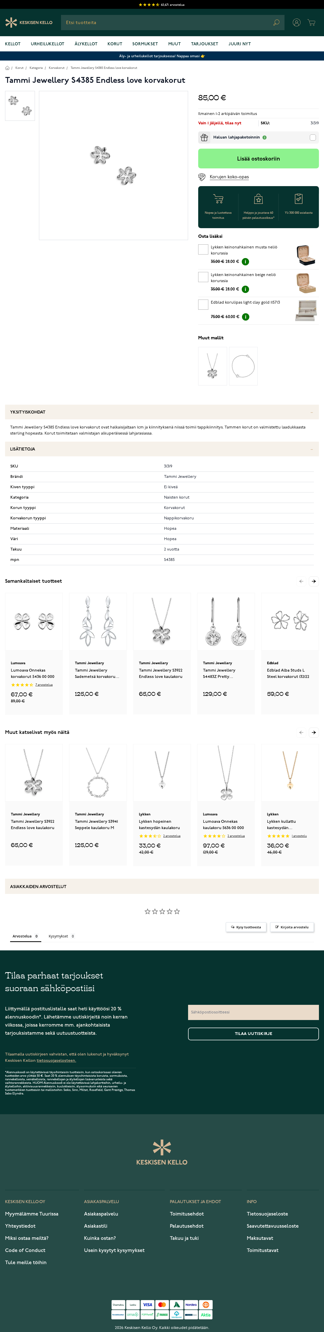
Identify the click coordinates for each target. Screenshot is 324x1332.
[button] (314, 581)
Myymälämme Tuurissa (31, 1214)
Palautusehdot (187, 1226)
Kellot (13, 44)
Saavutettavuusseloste (273, 1226)
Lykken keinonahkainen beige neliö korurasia (243, 278)
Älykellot (86, 44)
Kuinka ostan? (100, 1238)
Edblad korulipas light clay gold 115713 (245, 303)
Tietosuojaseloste (267, 1214)
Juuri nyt (240, 44)
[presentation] (200, 133)
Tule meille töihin (26, 1263)
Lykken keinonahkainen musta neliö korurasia (244, 250)
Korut (115, 44)
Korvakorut (57, 68)
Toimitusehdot (187, 1214)
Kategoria (36, 68)
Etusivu (7, 68)
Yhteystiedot (20, 1226)
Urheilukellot (48, 44)
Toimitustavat (262, 1250)
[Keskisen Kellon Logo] (29, 22)
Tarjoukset (204, 44)
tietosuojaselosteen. (56, 1060)
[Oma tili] (297, 22)
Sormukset (145, 44)
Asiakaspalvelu (101, 1214)
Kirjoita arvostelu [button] (295, 927)
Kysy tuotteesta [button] (248, 927)
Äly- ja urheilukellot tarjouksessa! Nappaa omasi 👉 (162, 56)
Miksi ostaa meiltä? (27, 1238)
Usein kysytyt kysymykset (114, 1250)
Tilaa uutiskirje (253, 1034)
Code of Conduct (25, 1250)
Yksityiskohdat (28, 412)
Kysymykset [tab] (58, 936)
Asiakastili (95, 1226)
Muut (174, 44)
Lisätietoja (22, 449)
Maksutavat (260, 1238)
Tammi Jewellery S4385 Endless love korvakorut (104, 68)
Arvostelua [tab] (22, 936)
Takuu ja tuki (184, 1238)
